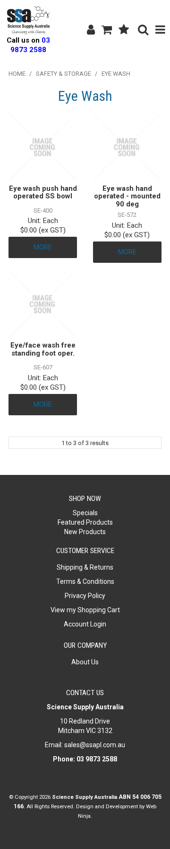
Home (17, 73)
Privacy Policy (85, 595)
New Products (85, 532)
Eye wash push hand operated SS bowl (43, 192)
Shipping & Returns (85, 567)
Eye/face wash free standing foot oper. (43, 349)
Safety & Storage (63, 73)
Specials (85, 513)
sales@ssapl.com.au (94, 745)
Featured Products (85, 522)
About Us (85, 662)
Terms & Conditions (85, 581)
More (43, 247)
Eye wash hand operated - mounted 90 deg (127, 196)
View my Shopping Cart (85, 610)
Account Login (85, 624)
